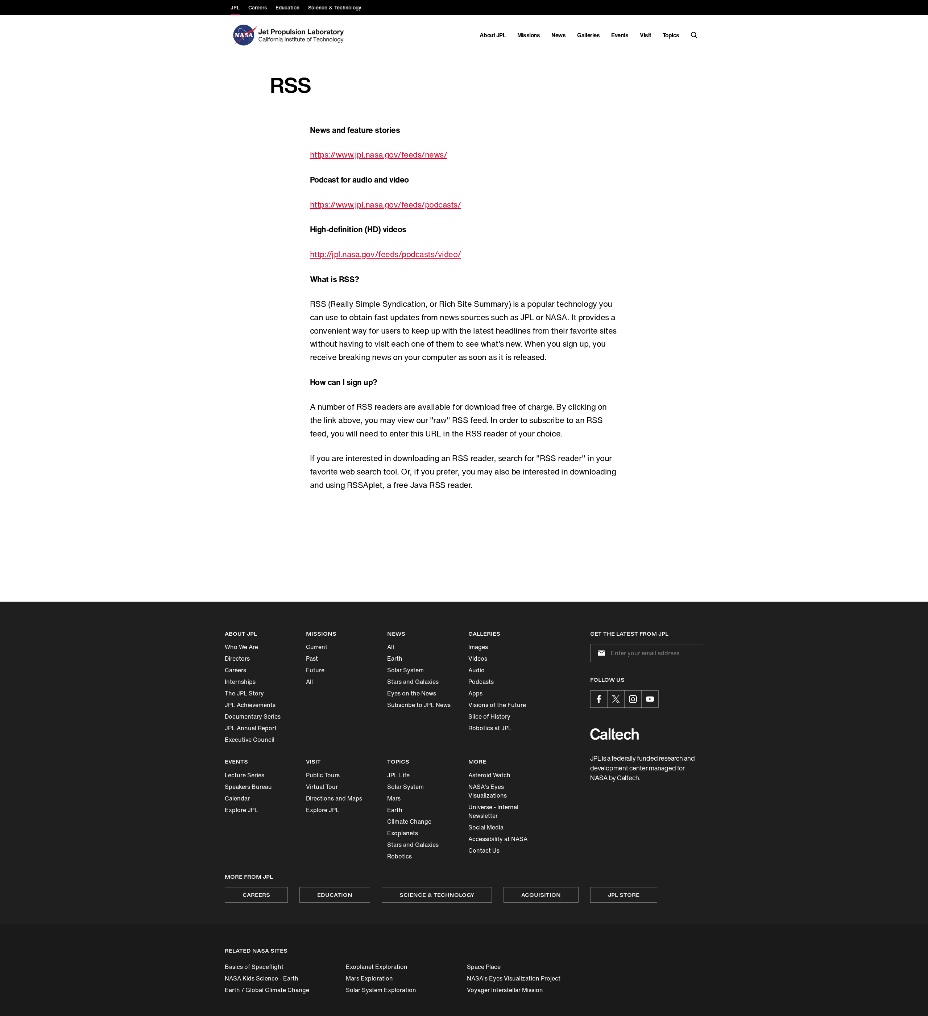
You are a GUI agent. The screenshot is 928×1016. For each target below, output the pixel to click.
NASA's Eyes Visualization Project (513, 978)
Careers (235, 670)
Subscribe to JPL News (419, 705)
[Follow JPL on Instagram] (633, 699)
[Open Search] (694, 35)
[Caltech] (614, 734)
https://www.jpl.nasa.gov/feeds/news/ (378, 154)
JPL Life (398, 775)
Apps (475, 693)
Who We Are (241, 647)
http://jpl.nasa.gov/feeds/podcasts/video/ (385, 254)
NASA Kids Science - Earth (261, 978)
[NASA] (243, 35)
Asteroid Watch (489, 775)
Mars (394, 798)
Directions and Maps (334, 798)
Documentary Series (253, 716)
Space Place (484, 966)
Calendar (237, 798)
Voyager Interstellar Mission (505, 990)
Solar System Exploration (381, 990)
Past (312, 658)
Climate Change (409, 821)
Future (315, 670)
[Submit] (600, 653)
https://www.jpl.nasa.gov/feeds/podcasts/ (385, 204)
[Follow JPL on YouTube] (650, 699)
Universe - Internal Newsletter (493, 811)
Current (316, 647)
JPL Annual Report (251, 728)
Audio (476, 670)
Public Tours (323, 775)
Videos (477, 658)
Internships (240, 681)
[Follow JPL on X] (616, 699)
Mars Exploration (369, 978)
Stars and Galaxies (413, 681)
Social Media (486, 827)
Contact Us (484, 850)
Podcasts (481, 681)
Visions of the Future (497, 705)
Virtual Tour (322, 786)
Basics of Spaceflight (254, 966)
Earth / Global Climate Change (267, 990)
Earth (394, 658)
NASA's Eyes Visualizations (487, 791)
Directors (237, 658)
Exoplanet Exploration (376, 966)
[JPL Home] (302, 35)
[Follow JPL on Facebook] (599, 699)
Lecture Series (244, 775)
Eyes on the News (411, 693)
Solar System (405, 670)
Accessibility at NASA (497, 839)
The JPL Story (244, 693)
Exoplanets (402, 833)
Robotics (399, 856)
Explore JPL (241, 810)
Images (478, 647)
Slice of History (489, 716)
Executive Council (249, 739)
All (309, 681)
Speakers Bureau (248, 786)
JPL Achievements (250, 705)
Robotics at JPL (490, 728)
